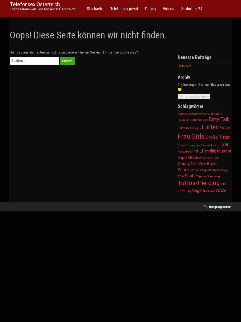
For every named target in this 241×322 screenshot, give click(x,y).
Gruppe (182, 145)
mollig (210, 151)
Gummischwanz (210, 145)
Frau (184, 136)
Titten (181, 191)
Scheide (185, 169)
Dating (150, 8)
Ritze (212, 163)
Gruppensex (193, 145)
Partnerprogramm (217, 207)
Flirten (210, 127)
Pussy (184, 163)
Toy (188, 191)
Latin (224, 144)
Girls (198, 136)
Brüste (217, 114)
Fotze (225, 127)
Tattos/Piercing (199, 182)
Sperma (202, 176)
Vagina (198, 190)
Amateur (183, 114)
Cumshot (196, 120)
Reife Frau (198, 164)
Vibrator (210, 191)
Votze (220, 190)
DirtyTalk (183, 128)
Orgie (216, 158)
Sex (196, 170)
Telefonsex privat (124, 8)
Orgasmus (205, 158)
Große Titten (218, 137)
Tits (223, 184)
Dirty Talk (219, 119)
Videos (168, 8)
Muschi (224, 151)
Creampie (183, 120)
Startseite (95, 8)
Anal (210, 114)
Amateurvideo (197, 114)
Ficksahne (195, 128)
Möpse (182, 158)
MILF (199, 151)
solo (181, 176)
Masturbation (185, 151)
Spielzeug (213, 176)
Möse (193, 157)
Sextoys (222, 170)
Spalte (191, 175)
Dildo (205, 120)
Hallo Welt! (185, 66)
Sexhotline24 (191, 8)
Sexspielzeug (208, 170)
